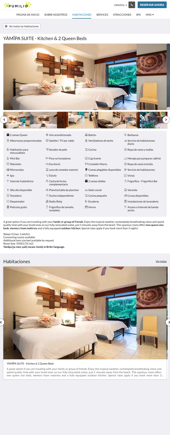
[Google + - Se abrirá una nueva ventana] (145, 399)
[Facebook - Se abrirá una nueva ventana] (136, 399)
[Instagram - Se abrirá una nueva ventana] (154, 399)
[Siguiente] (166, 119)
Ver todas (161, 261)
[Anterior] (4, 119)
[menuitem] (27, 14)
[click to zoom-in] (85, 77)
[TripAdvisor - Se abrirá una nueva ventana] (163, 399)
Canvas (162, 425)
